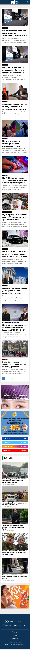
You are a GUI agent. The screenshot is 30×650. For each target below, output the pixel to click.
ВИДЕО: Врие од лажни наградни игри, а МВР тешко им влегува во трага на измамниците (14, 217)
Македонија (5, 64)
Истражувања (9, 322)
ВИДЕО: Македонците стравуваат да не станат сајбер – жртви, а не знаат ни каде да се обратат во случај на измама (14, 181)
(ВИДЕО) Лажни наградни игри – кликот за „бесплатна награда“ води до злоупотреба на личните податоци (14, 255)
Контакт (15, 635)
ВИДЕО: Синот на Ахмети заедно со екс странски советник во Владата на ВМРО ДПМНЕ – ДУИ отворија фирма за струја (14, 329)
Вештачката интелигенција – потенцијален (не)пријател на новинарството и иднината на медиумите (13, 71)
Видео (4, 212)
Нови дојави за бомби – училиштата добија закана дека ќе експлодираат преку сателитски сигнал (14, 365)
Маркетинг (15, 638)
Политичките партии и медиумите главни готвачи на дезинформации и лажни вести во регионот (14, 34)
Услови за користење (15, 642)
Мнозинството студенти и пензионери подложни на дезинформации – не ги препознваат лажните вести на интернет (13, 146)
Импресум (15, 632)
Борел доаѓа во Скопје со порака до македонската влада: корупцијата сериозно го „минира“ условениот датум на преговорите (14, 293)
